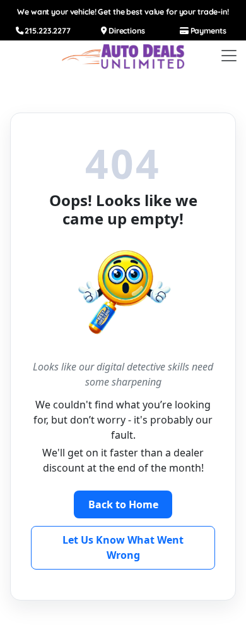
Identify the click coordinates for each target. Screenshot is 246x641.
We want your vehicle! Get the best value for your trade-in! (123, 11)
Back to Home (123, 504)
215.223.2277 (47, 30)
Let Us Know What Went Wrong (123, 547)
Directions (126, 30)
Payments (207, 30)
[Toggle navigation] (229, 56)
